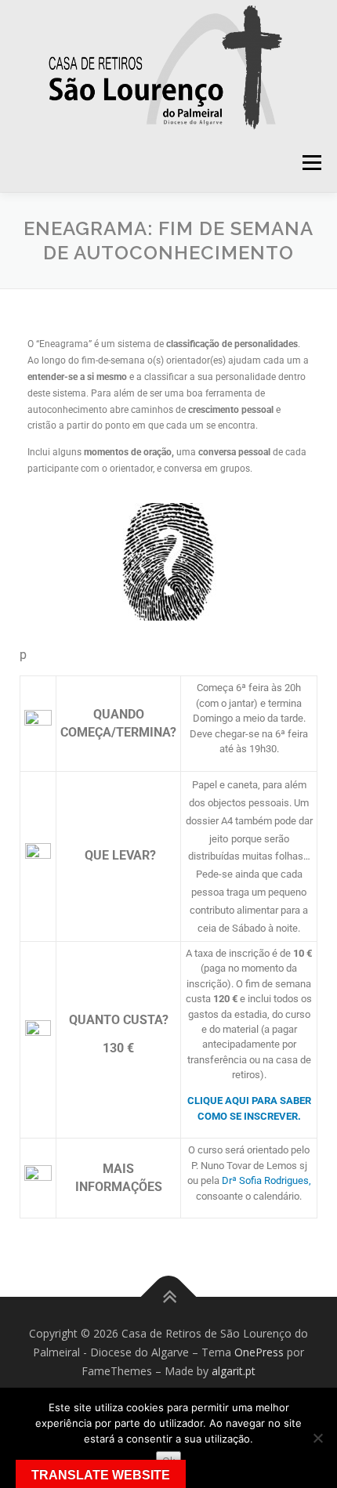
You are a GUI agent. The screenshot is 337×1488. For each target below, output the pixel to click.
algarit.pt (233, 1370)
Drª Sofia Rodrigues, (266, 1180)
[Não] (317, 1438)
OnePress (259, 1352)
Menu (311, 162)
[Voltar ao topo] (169, 1297)
